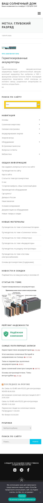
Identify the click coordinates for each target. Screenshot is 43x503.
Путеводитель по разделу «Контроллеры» (19, 248)
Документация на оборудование (15, 210)
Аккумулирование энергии (12, 133)
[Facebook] (28, 470)
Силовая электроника (10, 129)
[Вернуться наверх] (21, 480)
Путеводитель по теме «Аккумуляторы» (18, 243)
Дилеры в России (9, 197)
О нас (4, 182)
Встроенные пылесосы (11, 146)
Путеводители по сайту (11, 171)
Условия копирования (11, 206)
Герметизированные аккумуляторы (18, 287)
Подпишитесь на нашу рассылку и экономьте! (20, 275)
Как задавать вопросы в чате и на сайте (18, 167)
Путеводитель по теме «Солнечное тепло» (19, 232)
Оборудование (8, 142)
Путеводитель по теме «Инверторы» (17, 238)
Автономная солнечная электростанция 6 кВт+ (21, 395)
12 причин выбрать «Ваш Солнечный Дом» (19, 186)
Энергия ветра (8, 138)
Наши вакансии (8, 201)
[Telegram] (21, 470)
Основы (5, 120)
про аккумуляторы (10, 54)
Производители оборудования (14, 190)
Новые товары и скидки (11, 213)
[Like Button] (3, 67)
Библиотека (7, 154)
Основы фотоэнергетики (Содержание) (18, 262)
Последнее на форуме (17, 384)
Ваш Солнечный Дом (19, 3)
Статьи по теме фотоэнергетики (15, 178)
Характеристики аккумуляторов (17, 350)
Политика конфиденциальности (22, 499)
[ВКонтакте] (15, 470)
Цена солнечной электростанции (17, 368)
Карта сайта (7, 174)
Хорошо (22, 496)
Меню (39, 13)
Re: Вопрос (6, 415)
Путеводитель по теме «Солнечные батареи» (20, 227)
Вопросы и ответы (9, 150)
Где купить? (6, 193)
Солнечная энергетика (11, 124)
